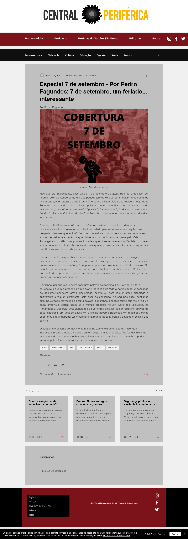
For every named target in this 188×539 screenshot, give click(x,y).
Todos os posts (33, 55)
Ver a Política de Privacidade (116, 535)
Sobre (31, 514)
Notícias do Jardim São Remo (40, 506)
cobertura (112, 347)
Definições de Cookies (155, 534)
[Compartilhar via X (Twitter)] (48, 365)
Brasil (44, 347)
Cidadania (53, 55)
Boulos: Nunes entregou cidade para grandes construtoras (91, 403)
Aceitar (175, 534)
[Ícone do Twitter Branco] (183, 38)
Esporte (101, 55)
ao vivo (100, 347)
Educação (85, 55)
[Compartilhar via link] (62, 365)
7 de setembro (85, 347)
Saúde (114, 55)
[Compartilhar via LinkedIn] (55, 365)
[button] (159, 55)
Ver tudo (159, 390)
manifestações (58, 347)
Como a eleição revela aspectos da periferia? (43, 403)
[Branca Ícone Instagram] (169, 38)
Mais (127, 55)
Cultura (69, 55)
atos (71, 347)
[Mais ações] (146, 75)
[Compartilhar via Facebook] (41, 365)
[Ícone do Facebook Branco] (176, 38)
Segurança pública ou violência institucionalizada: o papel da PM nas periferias (141, 403)
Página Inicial (34, 497)
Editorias (32, 510)
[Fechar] (184, 534)
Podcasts (32, 501)
